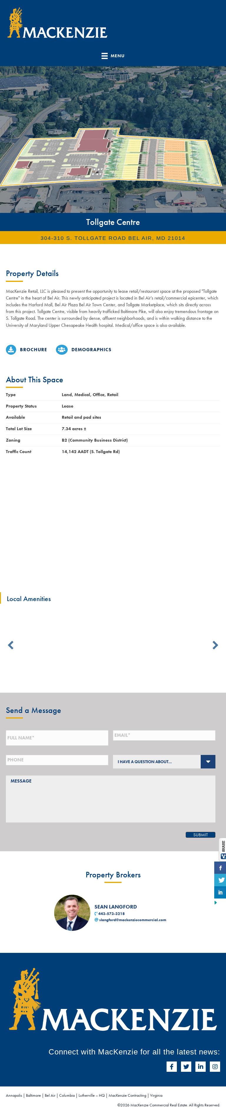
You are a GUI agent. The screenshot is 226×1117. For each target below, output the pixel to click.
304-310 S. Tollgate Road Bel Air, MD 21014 (113, 238)
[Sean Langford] (73, 912)
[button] (10, 645)
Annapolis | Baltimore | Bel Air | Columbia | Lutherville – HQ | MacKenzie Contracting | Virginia (84, 1095)
